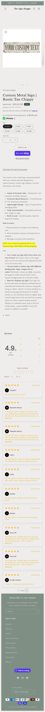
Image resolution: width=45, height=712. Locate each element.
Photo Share (10, 657)
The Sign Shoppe (19, 707)
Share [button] (7, 315)
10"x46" (29, 131)
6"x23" (18, 126)
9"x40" (18, 131)
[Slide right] (27, 85)
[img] (12, 385)
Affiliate (8, 662)
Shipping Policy (11, 653)
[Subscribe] (37, 611)
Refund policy (10, 643)
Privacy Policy (10, 648)
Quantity (6, 136)
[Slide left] (18, 85)
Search (8, 634)
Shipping (5, 107)
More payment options (22, 158)
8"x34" (7, 131)
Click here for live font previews (15, 169)
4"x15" (7, 126)
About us (8, 629)
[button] (5, 9)
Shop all (8, 624)
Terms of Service (11, 638)
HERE (30, 272)
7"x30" (28, 126)
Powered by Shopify (30, 707)
